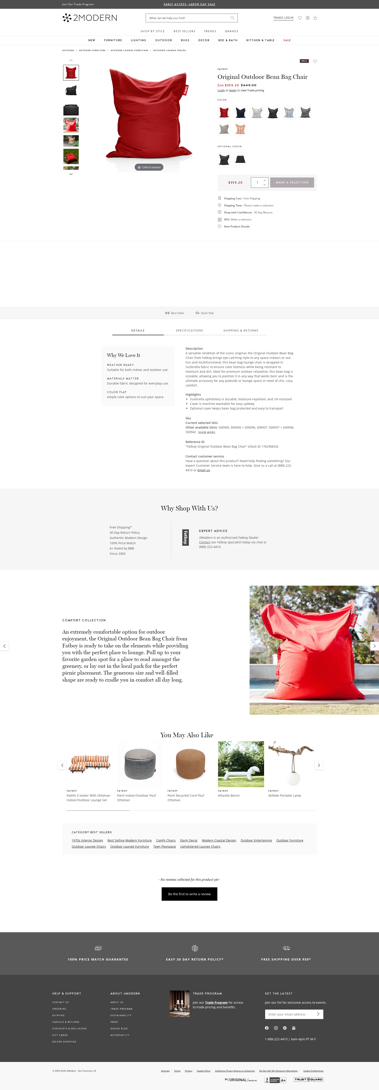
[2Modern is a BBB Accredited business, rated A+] (275, 1082)
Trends (210, 31)
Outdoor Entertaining (256, 840)
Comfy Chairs (166, 840)
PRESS (114, 1022)
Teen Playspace (164, 846)
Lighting (139, 40)
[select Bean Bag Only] (224, 159)
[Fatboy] (185, 538)
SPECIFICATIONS (189, 330)
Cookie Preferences (313, 1070)
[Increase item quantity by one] (265, 179)
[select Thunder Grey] (272, 112)
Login (221, 90)
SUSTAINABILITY (121, 1015)
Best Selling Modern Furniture (129, 840)
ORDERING (59, 1009)
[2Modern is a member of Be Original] (241, 1080)
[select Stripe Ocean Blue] (289, 112)
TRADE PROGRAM (122, 1009)
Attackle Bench (229, 795)
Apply (232, 90)
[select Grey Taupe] (224, 129)
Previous (86, 115)
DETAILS (138, 330)
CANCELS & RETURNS (65, 1022)
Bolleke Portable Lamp (284, 795)
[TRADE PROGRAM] (208, 1005)
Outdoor (163, 40)
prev (4, 646)
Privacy (188, 1070)
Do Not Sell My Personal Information (278, 1070)
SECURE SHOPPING (64, 1041)
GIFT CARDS (60, 1035)
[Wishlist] (300, 18)
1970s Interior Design (87, 840)
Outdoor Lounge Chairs (169, 50)
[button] (315, 18)
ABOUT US (117, 1002)
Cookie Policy (204, 1070)
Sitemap (165, 1070)
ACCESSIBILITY (120, 1035)
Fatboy (223, 69)
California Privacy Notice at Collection (235, 1070)
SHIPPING (58, 1015)
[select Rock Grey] (305, 112)
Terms (177, 1070)
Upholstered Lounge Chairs (200, 846)
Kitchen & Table (261, 40)
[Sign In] (307, 18)
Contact (204, 542)
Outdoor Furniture (92, 50)
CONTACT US (60, 1002)
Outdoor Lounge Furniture (129, 50)
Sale (287, 40)
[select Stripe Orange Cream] (240, 129)
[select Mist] (256, 112)
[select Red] (224, 112)
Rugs (185, 40)
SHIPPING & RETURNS (241, 330)
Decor (204, 40)
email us (203, 470)
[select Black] (240, 159)
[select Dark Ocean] (240, 112)
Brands (231, 31)
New (91, 40)
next (374, 646)
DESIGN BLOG (119, 1028)
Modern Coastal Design (219, 840)
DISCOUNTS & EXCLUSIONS (69, 1028)
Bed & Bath (228, 40)
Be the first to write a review (189, 894)
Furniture (113, 40)
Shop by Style (153, 31)
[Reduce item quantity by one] (265, 185)
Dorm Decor (189, 840)
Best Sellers (184, 31)
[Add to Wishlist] (315, 61)
